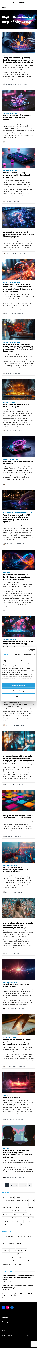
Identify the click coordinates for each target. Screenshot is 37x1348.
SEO (31, 1257)
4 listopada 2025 (19, 725)
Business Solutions (9, 1236)
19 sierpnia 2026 (23, 84)
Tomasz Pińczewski (10, 1119)
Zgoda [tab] (6, 654)
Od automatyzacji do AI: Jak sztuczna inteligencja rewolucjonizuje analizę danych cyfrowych (17, 1153)
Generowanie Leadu (13, 1225)
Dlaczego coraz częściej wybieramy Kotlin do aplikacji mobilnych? (16, 175)
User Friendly (7, 1207)
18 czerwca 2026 (20, 253)
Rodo (3, 1330)
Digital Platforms (9, 402)
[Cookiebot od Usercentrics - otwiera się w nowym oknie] (27, 650)
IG (5, 610)
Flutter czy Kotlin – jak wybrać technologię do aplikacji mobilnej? (17, 117)
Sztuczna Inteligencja (9, 1200)
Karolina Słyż (8, 784)
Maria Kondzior (9, 313)
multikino (28, 1221)
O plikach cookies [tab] (29, 654)
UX (4, 55)
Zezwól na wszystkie (18, 685)
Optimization (7, 1214)
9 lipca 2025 (18, 953)
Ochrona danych (8, 1264)
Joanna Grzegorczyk (10, 201)
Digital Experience (22, 1204)
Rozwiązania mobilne (10, 113)
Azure (30, 1207)
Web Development (26, 513)
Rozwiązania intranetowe (11, 282)
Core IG (16, 1214)
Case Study (6, 1218)
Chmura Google (28, 1218)
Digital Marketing (22, 1200)
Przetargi (5, 1322)
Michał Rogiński (9, 725)
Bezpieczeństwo (8, 1211)
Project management (21, 1264)
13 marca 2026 (20, 430)
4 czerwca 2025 (22, 1066)
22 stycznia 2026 (12, 610)
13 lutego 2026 (20, 484)
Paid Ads (12, 921)
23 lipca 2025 (18, 892)
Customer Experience (9, 1204)
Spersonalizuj (17, 691)
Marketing (6, 573)
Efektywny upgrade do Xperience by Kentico (18, 462)
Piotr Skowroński (9, 1008)
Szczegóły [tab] (17, 654)
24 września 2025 (18, 784)
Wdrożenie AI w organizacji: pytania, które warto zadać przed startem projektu (18, 234)
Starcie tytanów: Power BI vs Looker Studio (16, 985)
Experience (24, 1214)
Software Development (12, 513)
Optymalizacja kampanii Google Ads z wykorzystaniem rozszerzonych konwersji (18, 925)
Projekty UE (6, 1326)
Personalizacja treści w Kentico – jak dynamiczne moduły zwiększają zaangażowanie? (18, 1041)
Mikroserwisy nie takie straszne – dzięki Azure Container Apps (18, 642)
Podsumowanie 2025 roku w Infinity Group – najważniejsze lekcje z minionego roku (16, 577)
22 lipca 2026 (17, 142)
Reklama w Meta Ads (12, 1097)
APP (4, 1225)
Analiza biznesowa (8, 1247)
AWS (31, 1214)
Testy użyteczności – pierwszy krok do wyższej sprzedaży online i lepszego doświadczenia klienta (18, 59)
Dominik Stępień (9, 892)
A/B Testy (20, 1221)
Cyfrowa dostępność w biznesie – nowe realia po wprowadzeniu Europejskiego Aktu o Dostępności (18, 758)
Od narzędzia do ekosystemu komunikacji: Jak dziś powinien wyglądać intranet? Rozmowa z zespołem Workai (17, 287)
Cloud (5, 1243)
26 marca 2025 (20, 1177)
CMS (4, 459)
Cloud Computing (20, 1211)
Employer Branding (8, 1257)
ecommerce (19, 1240)
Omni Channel (17, 1218)
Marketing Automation (19, 1207)
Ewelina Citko (8, 373)
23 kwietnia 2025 (21, 1119)
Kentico (11, 1197)
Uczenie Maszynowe (9, 1221)
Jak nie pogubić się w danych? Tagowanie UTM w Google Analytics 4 (15, 869)
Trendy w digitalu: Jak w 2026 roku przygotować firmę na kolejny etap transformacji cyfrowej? (16, 518)
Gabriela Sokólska (9, 253)
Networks (5, 1317)
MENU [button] (4, 7)
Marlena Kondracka (10, 1066)
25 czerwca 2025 (20, 1008)
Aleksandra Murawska (11, 84)
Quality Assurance (9, 754)
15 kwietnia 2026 (19, 313)
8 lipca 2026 (21, 201)
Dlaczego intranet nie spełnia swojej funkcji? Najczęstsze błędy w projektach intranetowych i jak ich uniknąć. (18, 347)
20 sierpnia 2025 (23, 836)
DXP (4, 1197)
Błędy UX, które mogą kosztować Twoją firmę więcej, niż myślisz (18, 816)
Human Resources (8, 1261)
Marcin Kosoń (8, 142)
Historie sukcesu (21, 1247)
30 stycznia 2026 (20, 544)
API (22, 1225)
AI (3, 230)
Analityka (6, 865)
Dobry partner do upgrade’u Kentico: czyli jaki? (16, 405)
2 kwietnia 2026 (18, 373)
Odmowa (18, 697)
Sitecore (19, 1197)
